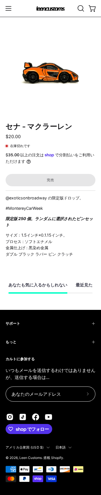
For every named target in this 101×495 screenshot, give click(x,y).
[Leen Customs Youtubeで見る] (48, 417)
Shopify (57, 458)
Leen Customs (30, 458)
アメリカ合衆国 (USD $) (25, 447)
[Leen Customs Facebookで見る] (35, 417)
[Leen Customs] (50, 8)
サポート (13, 323)
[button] (80, 8)
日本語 (61, 447)
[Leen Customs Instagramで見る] (10, 417)
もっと (11, 342)
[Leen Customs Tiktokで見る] (23, 417)
